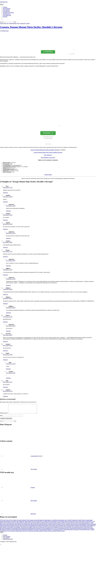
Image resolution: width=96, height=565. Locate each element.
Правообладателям (8, 539)
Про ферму (3, 529)
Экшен (28, 23)
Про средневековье (46, 528)
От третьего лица (68, 524)
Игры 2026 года (71, 522)
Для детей (13, 521)
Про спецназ (37, 528)
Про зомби (90, 525)
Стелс (8, 530)
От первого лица (59, 524)
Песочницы (76, 524)
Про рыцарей (14, 528)
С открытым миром (68, 529)
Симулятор (76, 529)
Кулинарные (18, 524)
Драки (26, 521)
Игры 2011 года (40, 521)
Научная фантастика (42, 524)
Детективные (7, 521)
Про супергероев (21, 23)
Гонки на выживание (87, 520)
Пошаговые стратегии (21, 530)
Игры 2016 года (82, 521)
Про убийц (91, 528)
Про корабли (17, 526)
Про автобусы (11, 525)
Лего (22, 524)
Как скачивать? (48, 155)
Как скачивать (6, 8)
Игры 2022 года (4, 23)
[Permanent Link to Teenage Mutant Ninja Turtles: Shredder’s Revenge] (17, 47)
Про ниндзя (36, 526)
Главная (5, 7)
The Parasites (34, 469)
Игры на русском (4, 524)
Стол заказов (6, 11)
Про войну (46, 525)
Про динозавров (67, 525)
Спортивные (3, 530)
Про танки (78, 528)
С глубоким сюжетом (57, 529)
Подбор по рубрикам (8, 12)
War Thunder (34, 500)
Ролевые (49, 529)
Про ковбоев (10, 526)
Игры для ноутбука (80, 522)
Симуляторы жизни (84, 529)
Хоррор (54, 530)
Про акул (17, 525)
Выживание (41, 520)
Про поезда (61, 526)
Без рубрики (13, 520)
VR (1, 520)
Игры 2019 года (12, 522)
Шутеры (5, 16)
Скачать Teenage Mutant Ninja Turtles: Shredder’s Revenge (31, 27)
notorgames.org (3, 1)
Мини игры (27, 524)
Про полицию (67, 526)
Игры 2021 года (29, 522)
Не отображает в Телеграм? (48, 157)
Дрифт (1, 521)
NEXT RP (33, 513)
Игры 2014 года (66, 521)
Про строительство (61, 528)
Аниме (4, 520)
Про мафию (30, 526)
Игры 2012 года (49, 521)
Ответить (5, 192)
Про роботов (86, 526)
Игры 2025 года (63, 522)
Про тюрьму (84, 528)
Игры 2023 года (46, 522)
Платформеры (83, 524)
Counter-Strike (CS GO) (36, 456)
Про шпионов (43, 529)
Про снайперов (30, 528)
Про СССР (53, 528)
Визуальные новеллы (32, 520)
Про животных (83, 525)
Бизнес (25, 520)
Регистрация (6, 9)
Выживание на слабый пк (51, 520)
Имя (1, 415)
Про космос (23, 526)
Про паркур (48, 526)
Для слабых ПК (7, 15)
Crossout (33, 487)
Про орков (42, 526)
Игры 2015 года (74, 521)
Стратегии (13, 530)
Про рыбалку (7, 528)
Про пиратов (54, 526)
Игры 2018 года (4, 522)
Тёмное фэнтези (48, 530)
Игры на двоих (89, 522)
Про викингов (39, 525)
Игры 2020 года (21, 522)
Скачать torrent (48, 174)
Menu (2, 4)
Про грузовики (59, 525)
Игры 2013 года (57, 521)
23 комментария (4, 30)
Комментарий (4, 413)
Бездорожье (20, 520)
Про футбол (9, 529)
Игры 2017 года (91, 521)
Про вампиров (31, 525)
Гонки (79, 520)
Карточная (11, 524)
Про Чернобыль (29, 529)
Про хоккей (22, 529)
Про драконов (75, 525)
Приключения (12, 23)
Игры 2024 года (54, 522)
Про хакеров (15, 529)
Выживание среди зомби (64, 520)
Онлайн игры (6, 14)
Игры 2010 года (32, 521)
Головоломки (74, 520)
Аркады (8, 520)
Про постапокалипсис (77, 526)
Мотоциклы (34, 524)
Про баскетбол (23, 525)
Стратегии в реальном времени (36, 530)
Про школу (36, 529)
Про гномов (52, 525)
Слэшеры (92, 529)
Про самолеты (22, 528)
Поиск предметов (91, 524)
